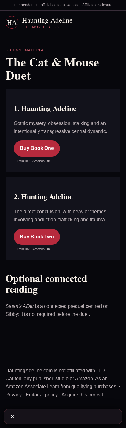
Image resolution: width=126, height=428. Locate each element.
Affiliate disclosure (97, 5)
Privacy (14, 394)
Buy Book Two (37, 236)
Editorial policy (42, 394)
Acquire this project (82, 394)
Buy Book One (37, 148)
